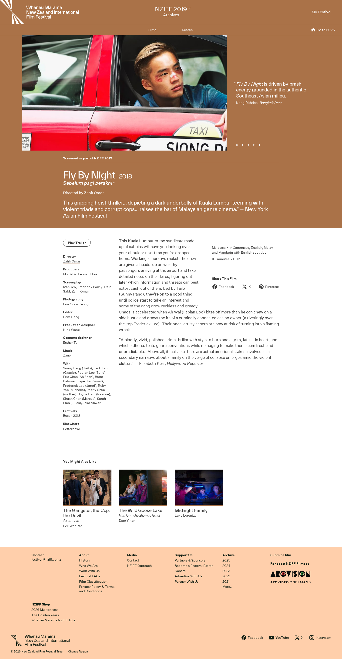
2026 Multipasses (44, 610)
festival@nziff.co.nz (46, 559)
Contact (37, 555)
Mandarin (225, 252)
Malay (268, 247)
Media (132, 555)
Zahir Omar (94, 193)
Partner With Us (186, 581)
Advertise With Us (188, 576)
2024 (226, 566)
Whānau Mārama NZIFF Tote (53, 620)
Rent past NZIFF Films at (289, 563)
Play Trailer (77, 243)
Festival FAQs (89, 576)
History (84, 560)
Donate (180, 571)
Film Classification (93, 581)
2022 (226, 576)
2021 (225, 581)
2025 (226, 560)
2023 (226, 571)
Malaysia (219, 247)
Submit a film (280, 555)
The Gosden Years (45, 615)
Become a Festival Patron (194, 566)
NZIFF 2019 (103, 158)
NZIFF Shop (40, 604)
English (256, 247)
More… (227, 587)
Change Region (78, 651)
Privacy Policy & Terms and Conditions (96, 589)
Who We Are (88, 566)
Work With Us (89, 571)
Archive (228, 555)
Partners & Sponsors (190, 560)
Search (187, 30)
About (84, 555)
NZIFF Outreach (139, 566)
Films (152, 30)
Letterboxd (71, 429)
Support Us (183, 555)
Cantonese (241, 247)
